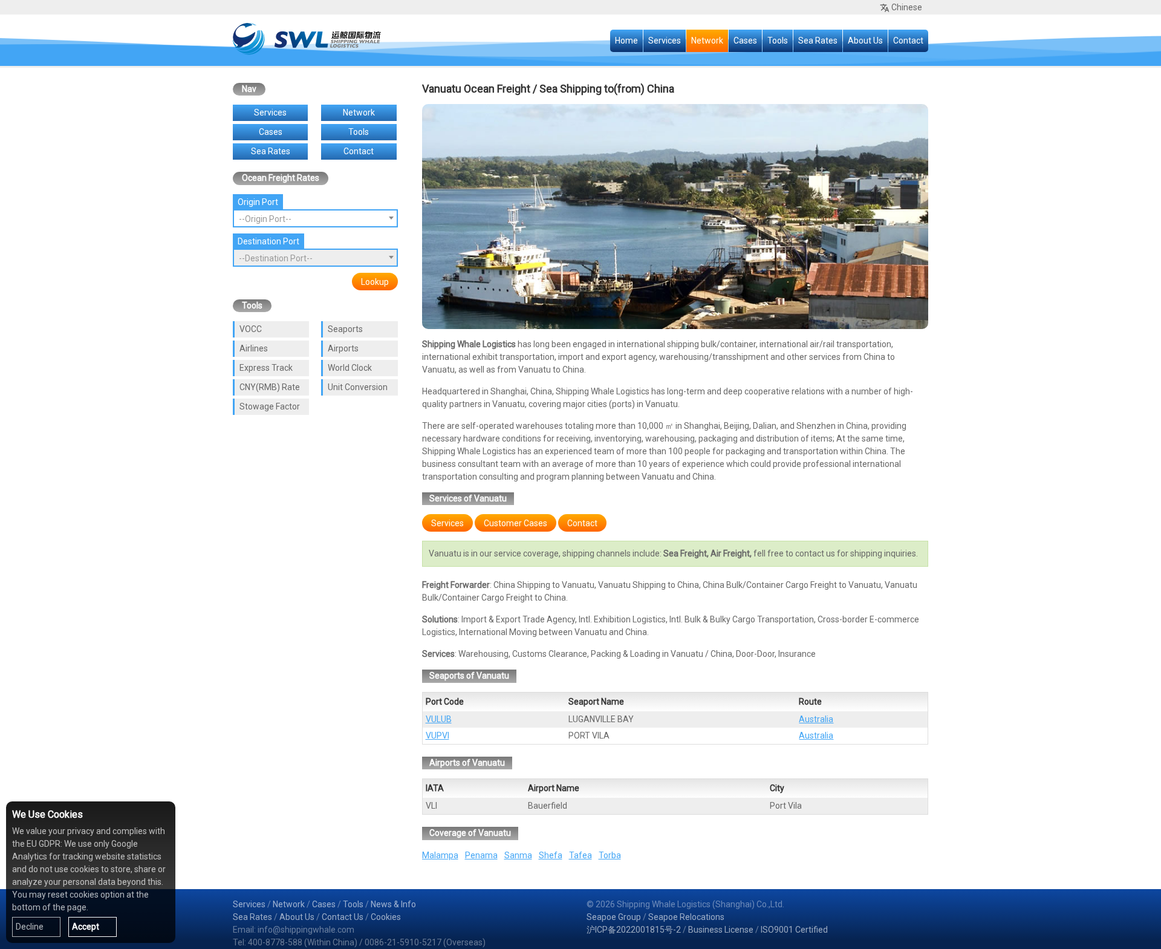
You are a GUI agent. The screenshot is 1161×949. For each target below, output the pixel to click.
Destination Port (268, 241)
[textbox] (315, 218)
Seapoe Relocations (686, 917)
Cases (745, 40)
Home (626, 40)
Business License (720, 929)
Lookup (375, 282)
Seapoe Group (614, 917)
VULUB (439, 719)
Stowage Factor (269, 406)
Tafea (580, 855)
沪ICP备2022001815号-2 (634, 929)
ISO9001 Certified (794, 929)
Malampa (440, 855)
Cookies (386, 917)
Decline (30, 926)
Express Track (266, 368)
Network (707, 40)
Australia (816, 719)
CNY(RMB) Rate (269, 387)
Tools (777, 40)
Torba (610, 855)
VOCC (250, 329)
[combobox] (315, 218)
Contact (908, 40)
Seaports (345, 329)
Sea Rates (817, 40)
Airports (343, 348)
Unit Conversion (358, 387)
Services (664, 40)
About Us (865, 40)
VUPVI (437, 735)
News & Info (393, 904)
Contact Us (342, 917)
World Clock (350, 368)
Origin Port (258, 202)
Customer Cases (515, 523)
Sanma (518, 855)
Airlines (253, 348)
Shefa (550, 855)
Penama (481, 855)
